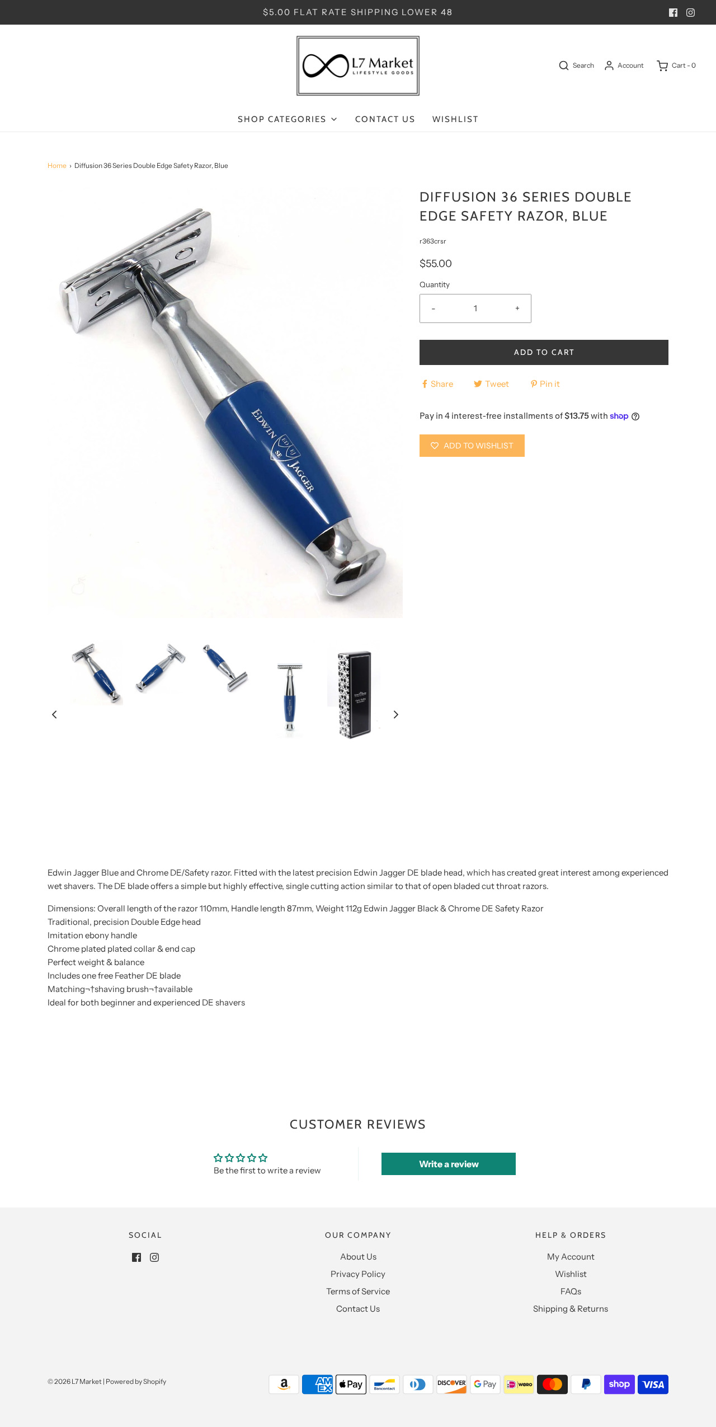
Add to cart (544, 352)
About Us (358, 1256)
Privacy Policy (358, 1274)
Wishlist (455, 119)
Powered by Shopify (136, 1381)
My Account (571, 1256)
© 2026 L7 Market (75, 1381)
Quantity (435, 284)
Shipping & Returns (570, 1308)
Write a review (449, 1163)
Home (57, 165)
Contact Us (385, 119)
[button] (54, 714)
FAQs (570, 1291)
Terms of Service (358, 1291)
